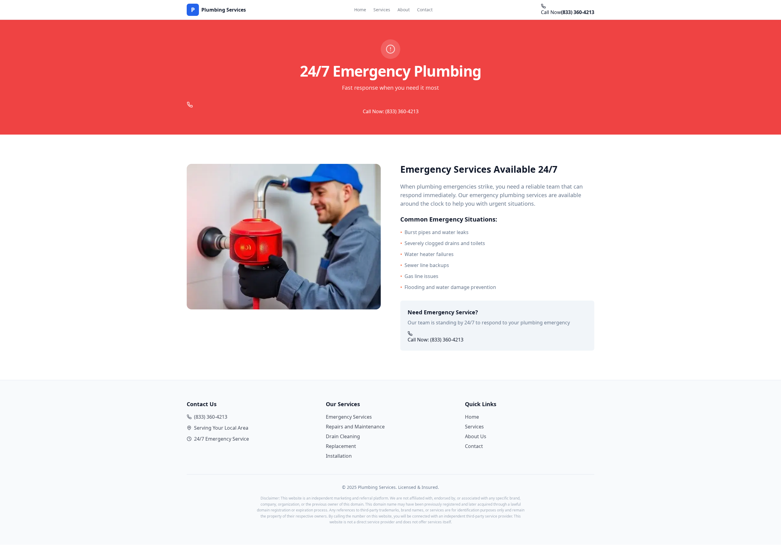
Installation (339, 456)
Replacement (341, 446)
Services (381, 10)
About (404, 10)
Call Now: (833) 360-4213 (391, 111)
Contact (425, 10)
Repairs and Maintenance (355, 426)
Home (360, 10)
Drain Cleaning (343, 436)
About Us (475, 436)
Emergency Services (349, 416)
